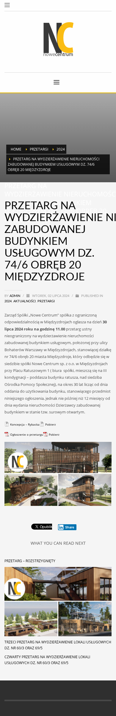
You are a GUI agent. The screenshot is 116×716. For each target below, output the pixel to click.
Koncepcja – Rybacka (25, 424)
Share (69, 527)
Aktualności (24, 301)
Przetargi (46, 301)
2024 (8, 301)
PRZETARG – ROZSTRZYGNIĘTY (29, 560)
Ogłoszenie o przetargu (26, 434)
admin (15, 296)
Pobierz (50, 424)
